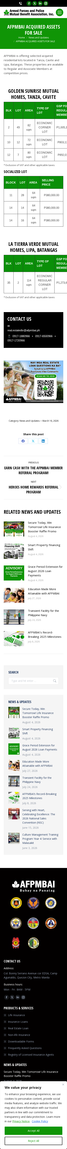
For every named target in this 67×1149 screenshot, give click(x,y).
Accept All (33, 1130)
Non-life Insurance (19, 1035)
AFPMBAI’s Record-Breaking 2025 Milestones (44, 634)
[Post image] (14, 528)
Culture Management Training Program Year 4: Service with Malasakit (40, 839)
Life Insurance (16, 1015)
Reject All (33, 1141)
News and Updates (30, 420)
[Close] (63, 1084)
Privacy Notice (21, 1121)
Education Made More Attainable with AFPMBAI (44, 591)
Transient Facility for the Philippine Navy (43, 613)
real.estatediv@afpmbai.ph (23, 330)
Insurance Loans (18, 1021)
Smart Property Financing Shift (44, 547)
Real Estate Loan (18, 1028)
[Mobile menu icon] (59, 12)
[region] (33, 1115)
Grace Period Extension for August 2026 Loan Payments (45, 571)
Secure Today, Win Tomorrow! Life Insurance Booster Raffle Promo (44, 527)
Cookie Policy (40, 1121)
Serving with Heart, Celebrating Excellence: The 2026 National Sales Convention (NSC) (38, 816)
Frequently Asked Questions (25, 1048)
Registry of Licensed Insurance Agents (31, 1054)
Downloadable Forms (21, 1041)
